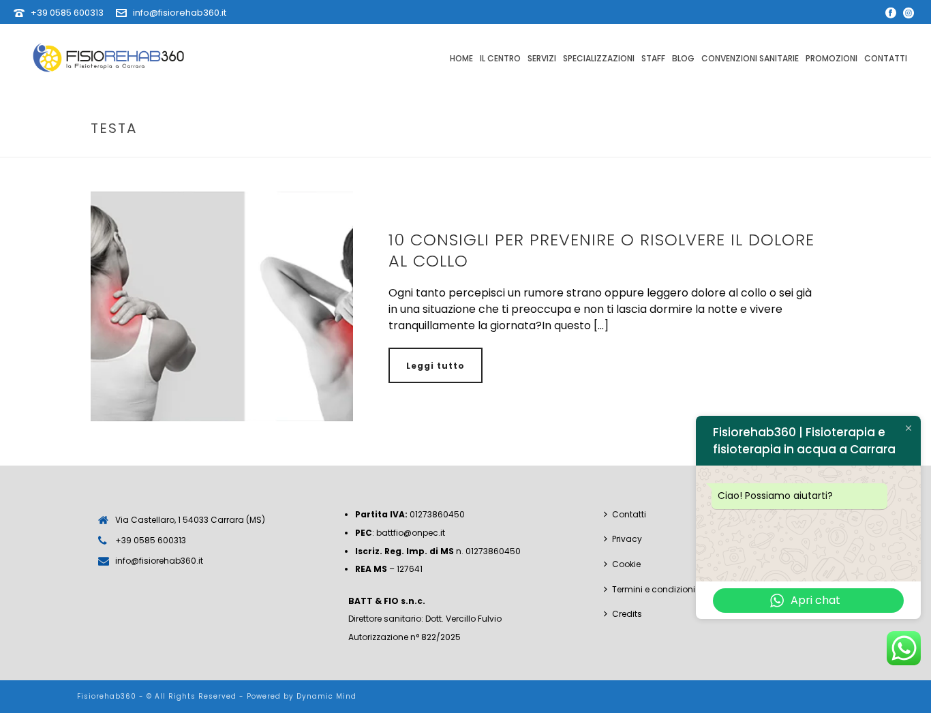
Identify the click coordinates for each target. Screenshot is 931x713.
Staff (653, 58)
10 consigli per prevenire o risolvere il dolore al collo (601, 250)
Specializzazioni (599, 58)
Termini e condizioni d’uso (666, 589)
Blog (683, 58)
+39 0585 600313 (67, 12)
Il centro (500, 58)
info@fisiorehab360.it (179, 12)
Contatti (885, 58)
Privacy (627, 539)
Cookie (626, 564)
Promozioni (831, 58)
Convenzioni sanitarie (750, 58)
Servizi (542, 58)
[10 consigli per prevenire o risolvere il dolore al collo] (222, 306)
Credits (627, 614)
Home (461, 58)
